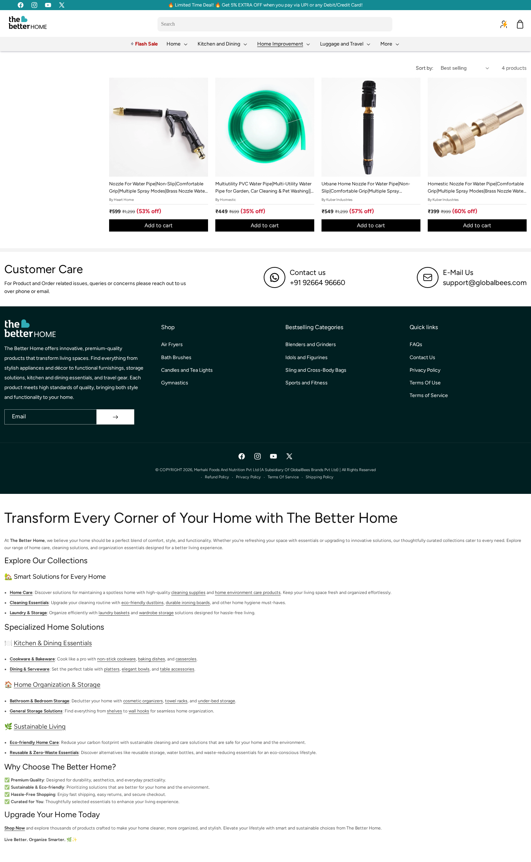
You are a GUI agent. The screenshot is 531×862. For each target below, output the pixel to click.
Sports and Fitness (306, 383)
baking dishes (151, 658)
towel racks (176, 700)
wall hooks (139, 711)
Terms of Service (429, 395)
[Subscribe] (115, 416)
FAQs (416, 344)
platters (112, 669)
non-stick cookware (116, 658)
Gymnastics (174, 383)
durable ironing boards (188, 602)
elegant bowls (136, 669)
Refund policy (217, 477)
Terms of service (283, 477)
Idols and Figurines (306, 357)
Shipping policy (319, 477)
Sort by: (424, 68)
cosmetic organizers (143, 700)
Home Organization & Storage (57, 685)
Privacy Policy (425, 370)
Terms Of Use (425, 383)
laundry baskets (114, 612)
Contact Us (422, 357)
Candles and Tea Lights (187, 370)
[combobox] (274, 24)
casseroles (186, 658)
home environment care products (248, 592)
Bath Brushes (176, 357)
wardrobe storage (156, 612)
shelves (114, 711)
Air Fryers (172, 344)
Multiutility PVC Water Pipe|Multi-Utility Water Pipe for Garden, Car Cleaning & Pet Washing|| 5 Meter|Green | (264, 188)
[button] (177, 44)
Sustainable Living (40, 726)
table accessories (177, 669)
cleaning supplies (188, 592)
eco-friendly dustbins (142, 602)
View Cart (351, 849)
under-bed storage (216, 700)
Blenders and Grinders (310, 344)
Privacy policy (248, 477)
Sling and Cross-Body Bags (315, 370)
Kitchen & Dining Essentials (53, 643)
